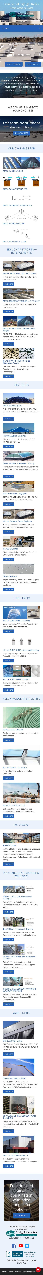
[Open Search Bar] (40, 28)
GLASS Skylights (10, 549)
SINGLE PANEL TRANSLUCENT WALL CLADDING (19, 1117)
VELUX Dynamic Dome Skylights (17, 521)
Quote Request (14, 64)
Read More (8, 284)
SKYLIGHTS (21, 385)
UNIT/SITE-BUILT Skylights (15, 494)
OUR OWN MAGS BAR (21, 148)
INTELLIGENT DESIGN (13, 730)
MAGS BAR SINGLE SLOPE (14, 241)
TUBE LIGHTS (21, 598)
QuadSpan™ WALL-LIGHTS (14, 1078)
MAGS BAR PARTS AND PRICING (17, 205)
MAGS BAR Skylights (12, 406)
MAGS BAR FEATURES (13, 171)
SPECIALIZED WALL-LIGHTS (15, 1155)
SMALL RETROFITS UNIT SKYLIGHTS (19, 273)
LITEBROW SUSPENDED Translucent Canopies (19, 957)
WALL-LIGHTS (21, 1012)
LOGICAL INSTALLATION (14, 805)
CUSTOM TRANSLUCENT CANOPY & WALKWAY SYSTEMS (19, 990)
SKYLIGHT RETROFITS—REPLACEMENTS (21, 251)
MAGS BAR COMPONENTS (15, 189)
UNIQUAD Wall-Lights (12, 1041)
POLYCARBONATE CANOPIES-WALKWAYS (21, 874)
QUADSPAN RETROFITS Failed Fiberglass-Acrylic (16, 362)
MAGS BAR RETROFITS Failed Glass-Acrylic (19, 329)
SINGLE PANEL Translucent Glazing (18, 463)
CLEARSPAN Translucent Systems (18, 929)
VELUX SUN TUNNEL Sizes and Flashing (21, 650)
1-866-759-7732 (32, 64)
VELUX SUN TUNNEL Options (16, 679)
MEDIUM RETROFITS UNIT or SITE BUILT (21, 301)
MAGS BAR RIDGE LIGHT (14, 223)
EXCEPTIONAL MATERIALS (15, 767)
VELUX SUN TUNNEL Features (16, 621)
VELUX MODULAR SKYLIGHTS (21, 698)
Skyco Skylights (10, 576)
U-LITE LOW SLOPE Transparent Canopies (17, 898)
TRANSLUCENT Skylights (14, 436)
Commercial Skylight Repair (21, 4)
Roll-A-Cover (21, 824)
